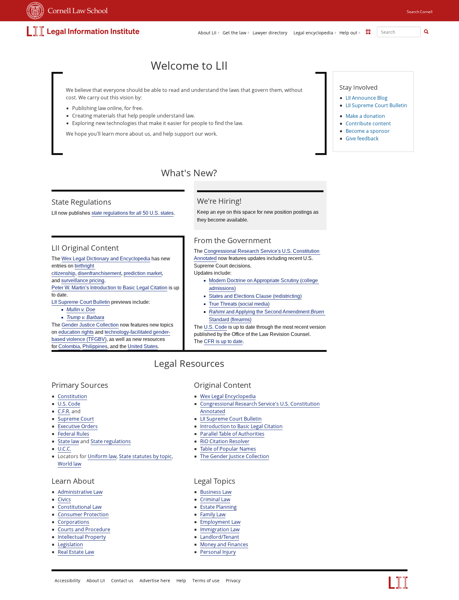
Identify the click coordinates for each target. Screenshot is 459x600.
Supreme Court (76, 418)
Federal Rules (73, 433)
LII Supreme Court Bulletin (231, 418)
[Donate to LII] (368, 31)
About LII (207, 33)
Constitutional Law (79, 506)
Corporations (73, 521)
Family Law (212, 514)
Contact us (122, 580)
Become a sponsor (368, 131)
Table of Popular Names (228, 448)
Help (181, 580)
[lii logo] (84, 31)
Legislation (70, 544)
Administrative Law (80, 491)
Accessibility (67, 580)
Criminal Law (215, 499)
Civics (64, 499)
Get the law (234, 33)
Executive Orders (78, 426)
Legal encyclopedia (313, 33)
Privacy (233, 580)
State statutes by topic (145, 456)
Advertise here (155, 580)
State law (68, 441)
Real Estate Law (76, 551)
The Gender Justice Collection (234, 456)
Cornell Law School (76, 9)
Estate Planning (218, 506)
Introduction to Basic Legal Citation (241, 426)
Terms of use (206, 580)
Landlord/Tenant (219, 536)
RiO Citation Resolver (224, 441)
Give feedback (362, 138)
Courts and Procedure (84, 529)
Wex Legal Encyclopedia (228, 396)
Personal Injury (218, 551)
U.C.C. (64, 448)
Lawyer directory (270, 33)
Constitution (72, 396)
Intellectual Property (82, 536)
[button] (426, 31)
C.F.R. (64, 411)
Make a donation (365, 115)
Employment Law (220, 521)
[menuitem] (207, 32)
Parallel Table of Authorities (232, 433)
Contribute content (368, 123)
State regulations (111, 441)
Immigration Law (219, 529)
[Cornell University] (35, 9)
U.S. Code (69, 403)
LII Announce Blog (366, 97)
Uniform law (102, 456)
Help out (348, 33)
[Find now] (426, 32)
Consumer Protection (83, 514)
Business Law (215, 491)
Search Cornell (419, 11)
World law (69, 463)
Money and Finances (224, 544)
